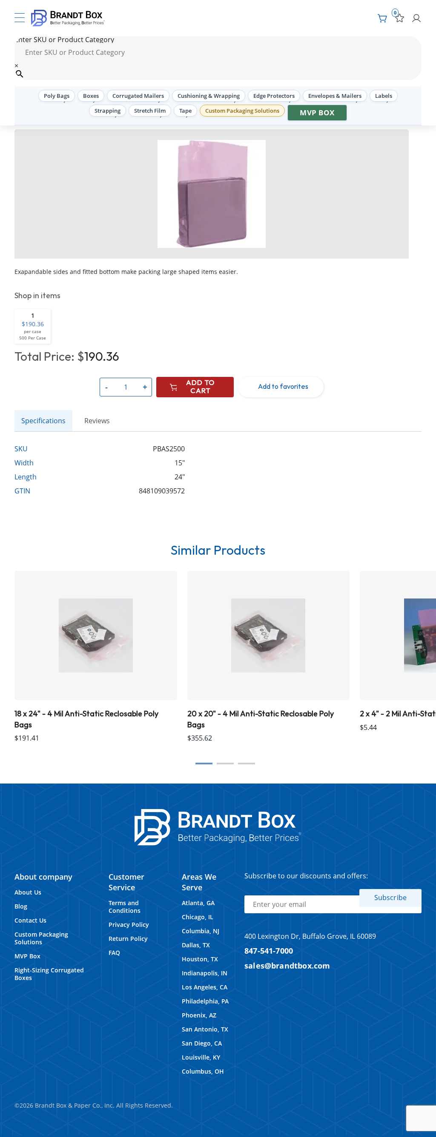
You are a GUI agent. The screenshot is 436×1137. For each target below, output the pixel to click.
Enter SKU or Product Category (64, 39)
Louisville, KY (201, 1057)
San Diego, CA (202, 1043)
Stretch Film (150, 110)
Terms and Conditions (125, 907)
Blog (20, 906)
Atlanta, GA (198, 903)
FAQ (114, 953)
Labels (383, 96)
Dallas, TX (196, 945)
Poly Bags (56, 96)
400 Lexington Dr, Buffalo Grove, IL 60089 (310, 936)
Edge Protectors (274, 96)
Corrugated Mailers (138, 96)
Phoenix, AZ (199, 1015)
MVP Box (317, 112)
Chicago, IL (197, 917)
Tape (185, 110)
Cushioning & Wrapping (209, 96)
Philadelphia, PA (205, 1001)
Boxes (91, 96)
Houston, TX (200, 959)
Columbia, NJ (200, 931)
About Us (27, 892)
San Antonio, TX (205, 1029)
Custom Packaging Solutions (242, 110)
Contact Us (30, 920)
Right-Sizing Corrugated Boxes (49, 974)
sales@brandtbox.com (287, 965)
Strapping (107, 110)
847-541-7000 (268, 950)
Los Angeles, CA (204, 987)
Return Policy (128, 939)
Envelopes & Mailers (334, 96)
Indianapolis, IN (204, 973)
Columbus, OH (203, 1071)
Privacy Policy (129, 924)
